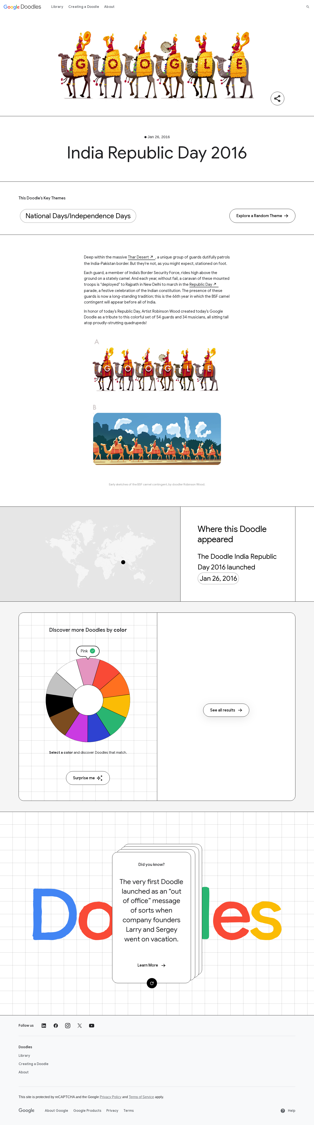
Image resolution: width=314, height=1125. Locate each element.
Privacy (112, 1111)
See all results (222, 710)
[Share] (277, 98)
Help (291, 1111)
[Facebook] (56, 1025)
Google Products (87, 1111)
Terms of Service (141, 1097)
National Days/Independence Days (78, 216)
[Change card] (152, 983)
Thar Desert (138, 257)
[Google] (27, 1110)
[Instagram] (68, 1025)
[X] (80, 1025)
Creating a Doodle (83, 7)
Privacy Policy (110, 1097)
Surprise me (84, 778)
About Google (56, 1111)
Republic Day (200, 284)
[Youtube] (92, 1025)
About (109, 7)
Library (57, 7)
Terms (128, 1111)
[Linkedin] (44, 1025)
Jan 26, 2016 (218, 578)
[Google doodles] (22, 7)
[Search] (307, 7)
